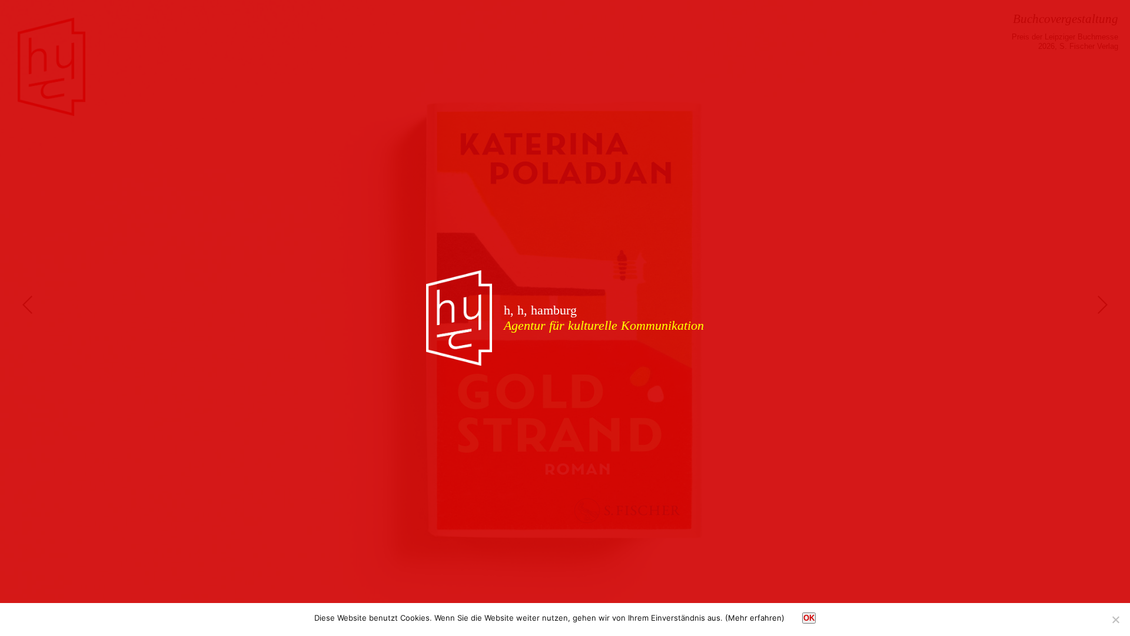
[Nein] (1115, 619)
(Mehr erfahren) (755, 617)
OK (809, 618)
